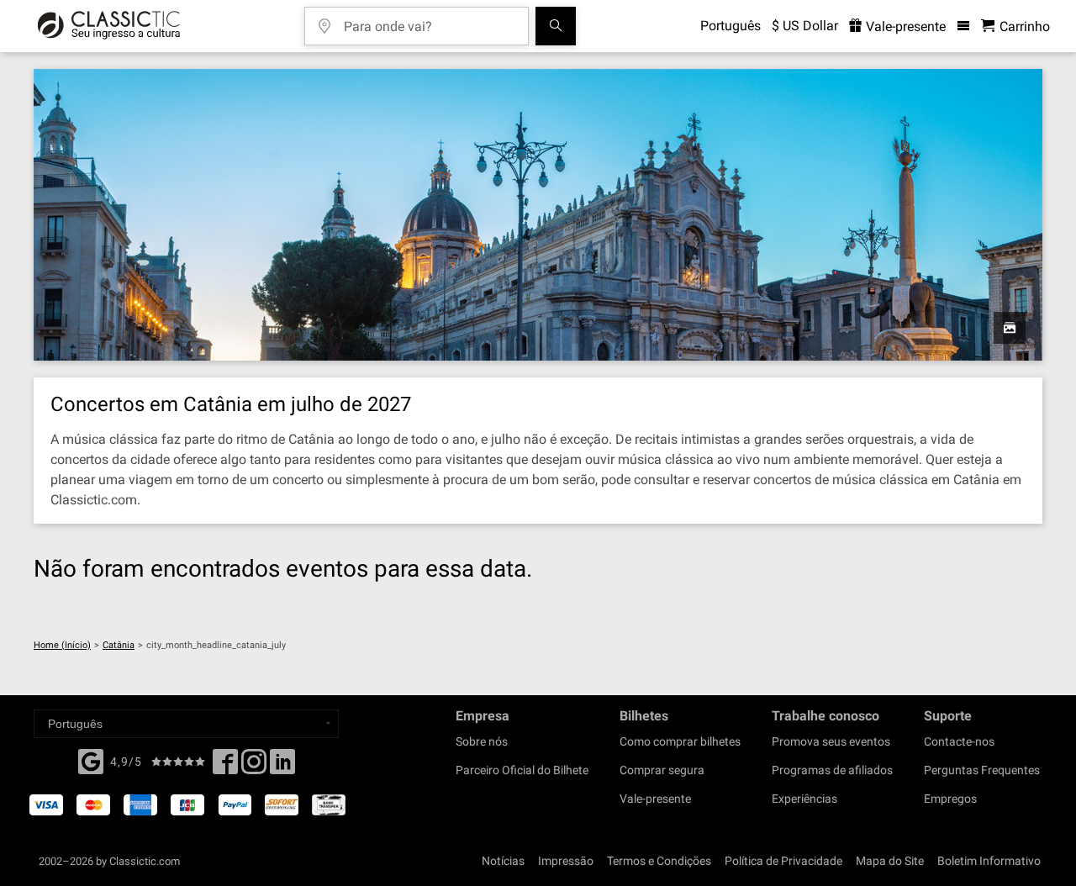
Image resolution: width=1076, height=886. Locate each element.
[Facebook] (90, 760)
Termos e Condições (659, 861)
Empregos (950, 798)
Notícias (503, 861)
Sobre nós (482, 741)
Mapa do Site (890, 861)
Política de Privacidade (783, 861)
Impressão (565, 861)
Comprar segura (662, 770)
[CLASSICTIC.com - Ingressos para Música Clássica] (109, 26)
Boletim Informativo (989, 861)
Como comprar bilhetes (680, 741)
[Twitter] (253, 766)
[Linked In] (282, 766)
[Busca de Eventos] (555, 26)
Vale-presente (904, 26)
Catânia (118, 645)
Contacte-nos (959, 741)
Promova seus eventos (831, 741)
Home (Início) (62, 645)
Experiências (804, 798)
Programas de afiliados (832, 770)
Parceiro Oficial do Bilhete (522, 770)
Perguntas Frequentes (982, 770)
